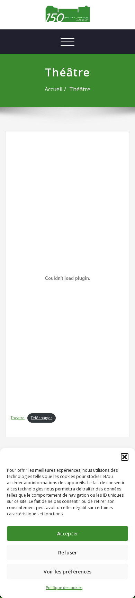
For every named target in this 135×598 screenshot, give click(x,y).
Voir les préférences (67, 571)
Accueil (53, 89)
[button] (124, 456)
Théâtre (79, 89)
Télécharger (41, 417)
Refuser (67, 552)
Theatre (18, 417)
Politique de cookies (64, 588)
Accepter (67, 533)
